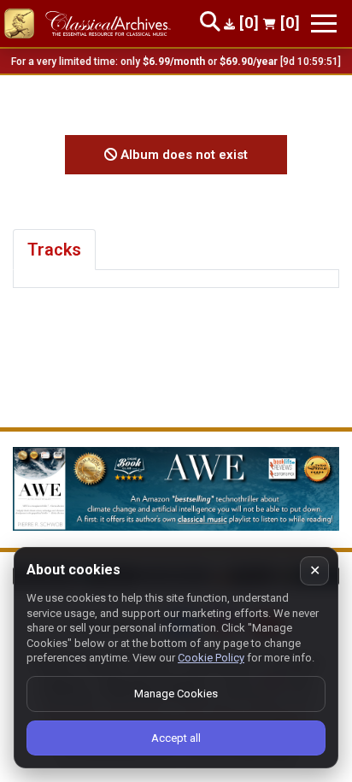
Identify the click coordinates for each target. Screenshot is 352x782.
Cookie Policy (211, 657)
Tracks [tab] (54, 249)
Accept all (176, 738)
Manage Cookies (176, 693)
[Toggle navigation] (324, 23)
